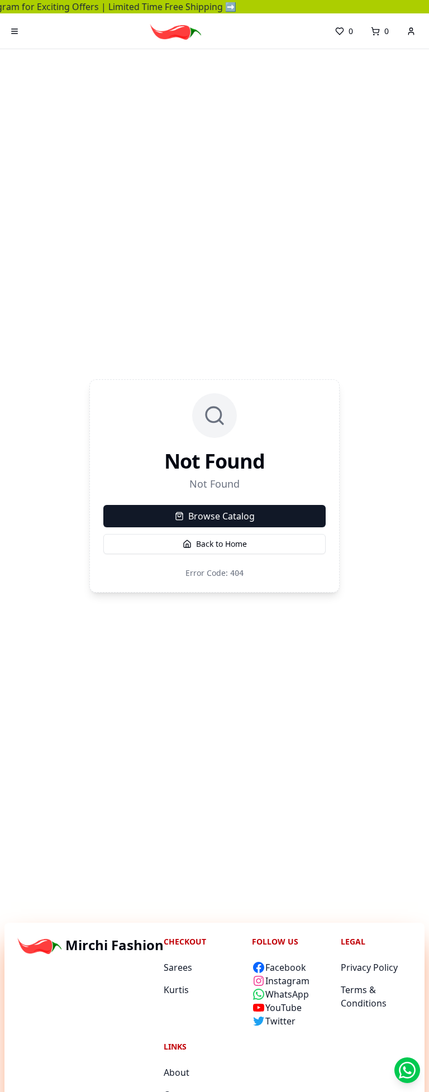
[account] (411, 31)
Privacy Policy (369, 967)
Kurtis (176, 990)
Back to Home (221, 543)
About (176, 1072)
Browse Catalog (221, 516)
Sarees (178, 967)
